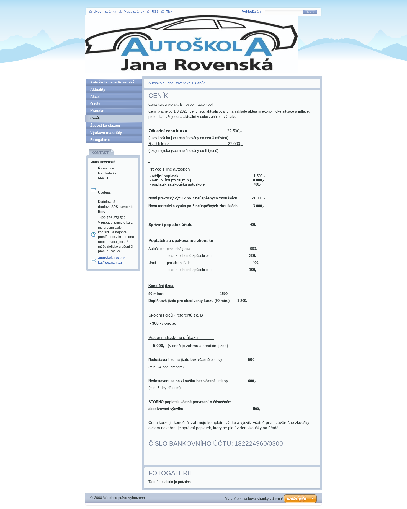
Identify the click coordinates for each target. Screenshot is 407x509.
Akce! (95, 97)
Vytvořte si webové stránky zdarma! (254, 499)
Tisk (169, 11)
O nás (95, 104)
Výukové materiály (106, 132)
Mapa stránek (134, 11)
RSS (155, 11)
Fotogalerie (100, 140)
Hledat (310, 12)
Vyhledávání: (252, 11)
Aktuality (97, 89)
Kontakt (96, 111)
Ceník (95, 118)
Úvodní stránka (105, 11)
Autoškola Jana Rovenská (169, 83)
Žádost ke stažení (105, 125)
